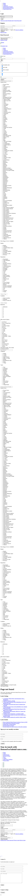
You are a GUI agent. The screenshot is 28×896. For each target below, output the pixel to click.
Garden (3, 331)
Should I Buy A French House (9, 724)
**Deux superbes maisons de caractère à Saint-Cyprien (14, 717)
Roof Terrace (4, 340)
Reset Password (4, 38)
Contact (4, 758)
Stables (3, 342)
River (3, 338)
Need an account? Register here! (7, 20)
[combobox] (4, 294)
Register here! (3, 840)
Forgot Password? (18, 20)
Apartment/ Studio (6, 325)
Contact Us (5, 5)
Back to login (17, 840)
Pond (3, 337)
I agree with (16, 29)
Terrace (3, 346)
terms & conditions (19, 29)
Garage (3, 329)
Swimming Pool (5, 343)
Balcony (4, 327)
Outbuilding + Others (6, 336)
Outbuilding (4, 334)
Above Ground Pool (6, 323)
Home (4, 3)
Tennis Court (4, 345)
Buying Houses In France (8, 7)
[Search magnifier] (2, 60)
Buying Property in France (8, 725)
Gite (3, 332)
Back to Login (3, 32)
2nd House (4, 321)
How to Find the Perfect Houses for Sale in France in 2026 (15, 722)
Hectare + (4, 333)
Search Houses (6, 754)
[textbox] (4, 294)
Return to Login (4, 40)
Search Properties (4, 684)
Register (2, 31)
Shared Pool (4, 341)
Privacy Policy (6, 760)
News (4, 757)
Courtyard (4, 328)
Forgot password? (10, 840)
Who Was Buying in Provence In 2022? (11, 723)
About (4, 4)
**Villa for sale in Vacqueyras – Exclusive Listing (13, 713)
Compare (2, 892)
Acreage (3, 324)
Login (2, 19)
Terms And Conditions (7, 759)
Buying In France (6, 755)
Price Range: (3, 241)
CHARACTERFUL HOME (9, 700)
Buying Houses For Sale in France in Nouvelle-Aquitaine (15, 726)
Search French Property (8, 6)
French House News (7, 9)
